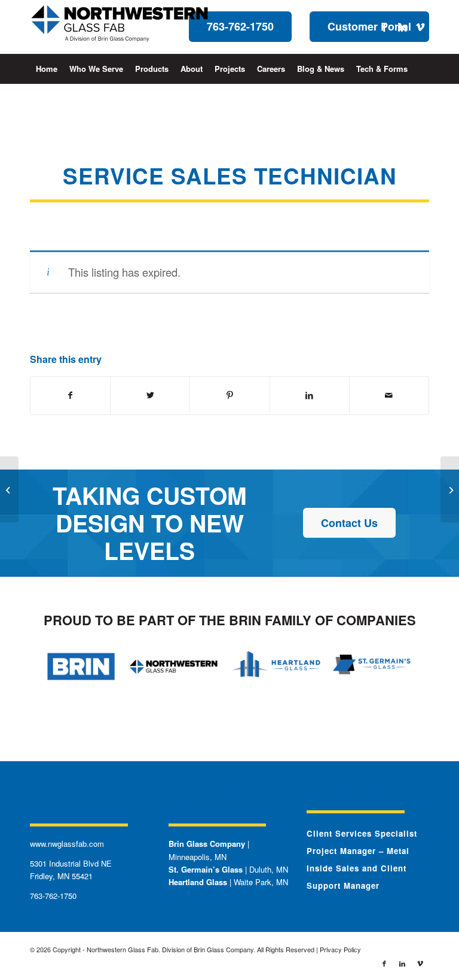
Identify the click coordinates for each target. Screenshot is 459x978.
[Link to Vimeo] (420, 27)
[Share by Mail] (389, 395)
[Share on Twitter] (150, 395)
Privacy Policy (340, 949)
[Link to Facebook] (384, 27)
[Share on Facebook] (70, 395)
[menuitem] (46, 69)
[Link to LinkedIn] (402, 27)
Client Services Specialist (362, 833)
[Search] (422, 99)
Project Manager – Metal (358, 850)
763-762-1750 (53, 895)
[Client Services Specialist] (9, 489)
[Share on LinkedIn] (309, 395)
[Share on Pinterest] (229, 395)
